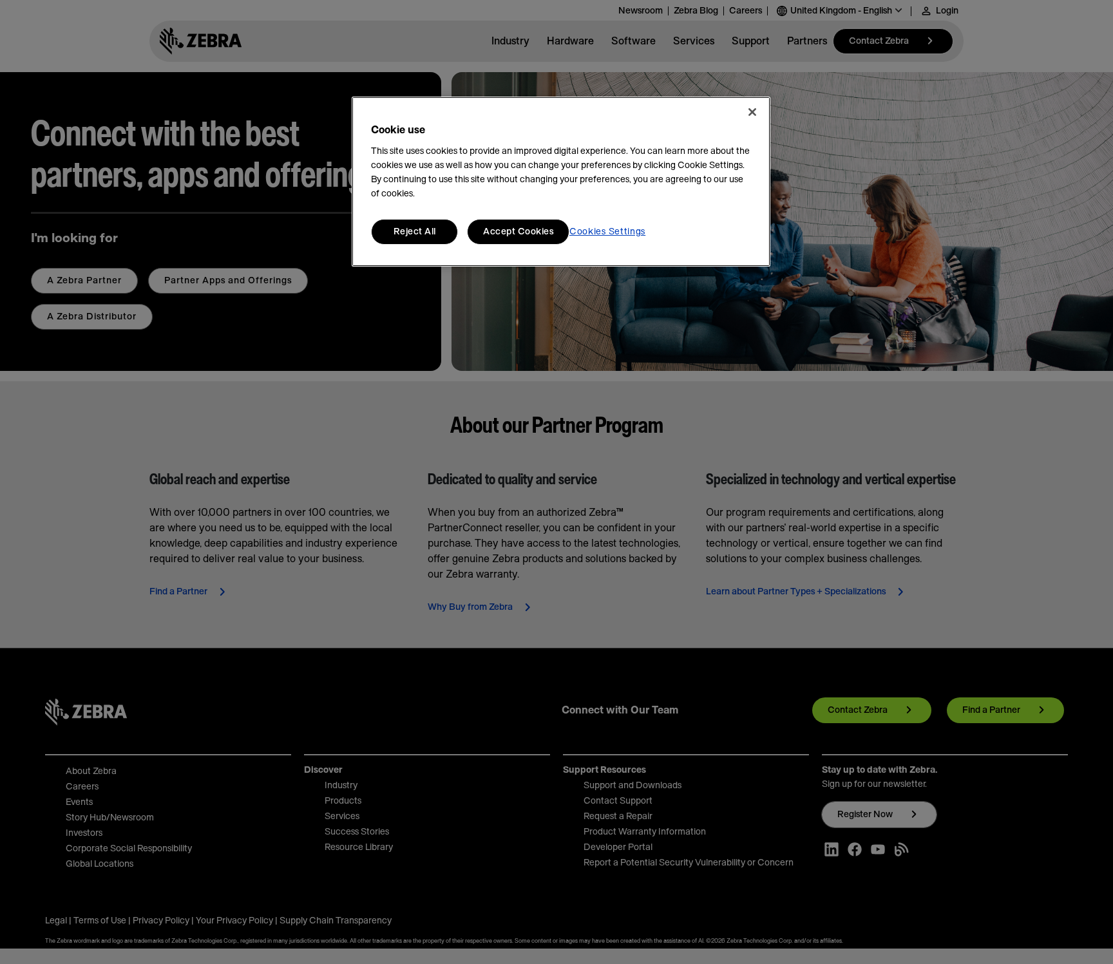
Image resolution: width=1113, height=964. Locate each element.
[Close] (752, 112)
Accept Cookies (518, 231)
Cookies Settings (607, 231)
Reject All (415, 231)
